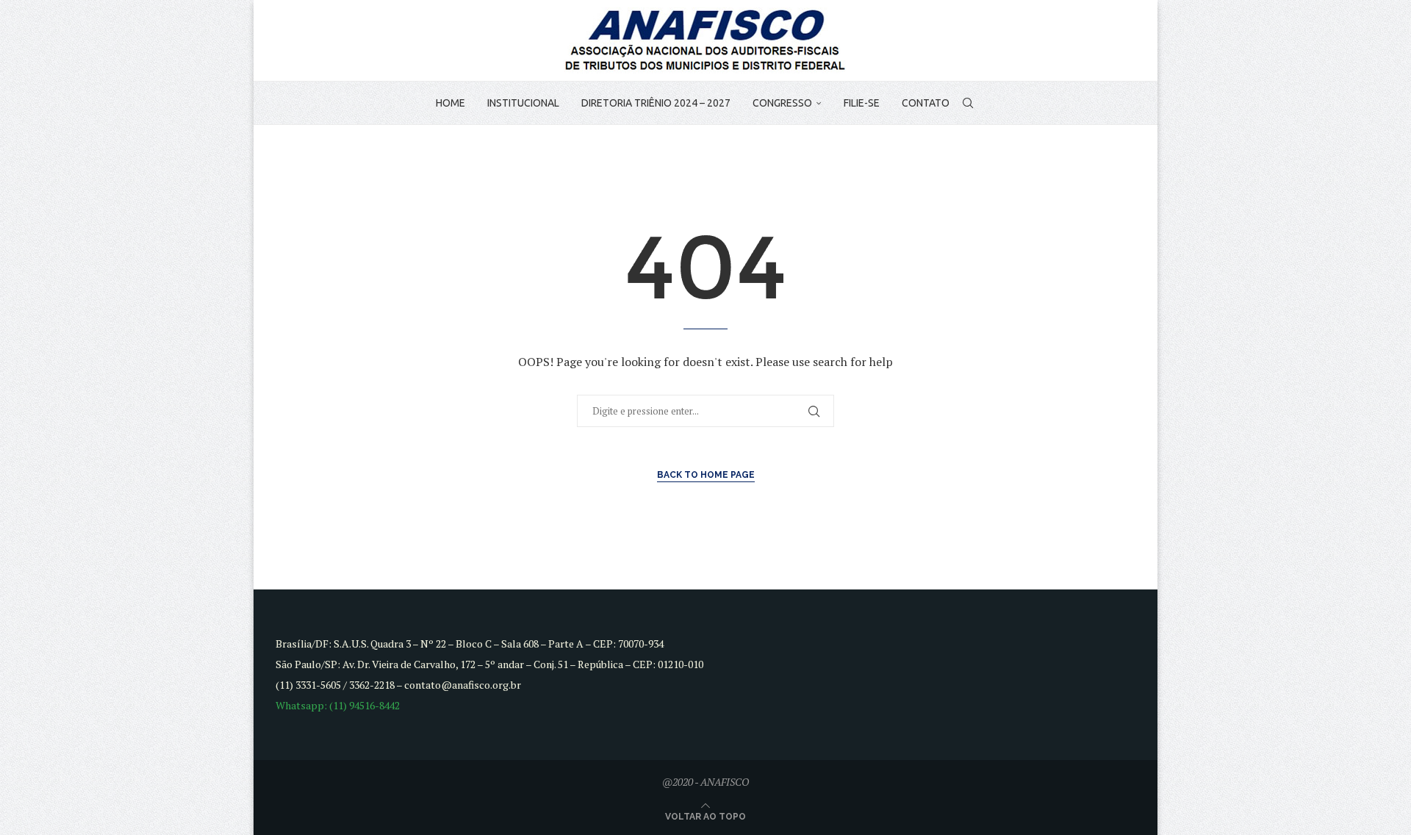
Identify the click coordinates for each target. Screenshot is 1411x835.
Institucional (523, 103)
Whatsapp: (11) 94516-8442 (338, 705)
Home (450, 103)
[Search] (968, 103)
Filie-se (862, 103)
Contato (925, 103)
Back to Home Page (706, 475)
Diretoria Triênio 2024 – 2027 (655, 103)
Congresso (782, 103)
